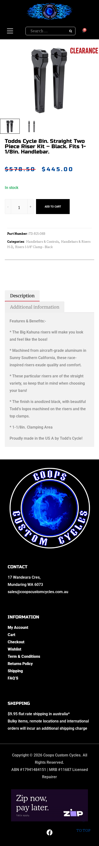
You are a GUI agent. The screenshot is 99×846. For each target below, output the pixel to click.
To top (83, 830)
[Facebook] (49, 832)
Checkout (16, 642)
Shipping (15, 671)
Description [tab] (22, 295)
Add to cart (53, 206)
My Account (18, 627)
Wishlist (14, 649)
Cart (11, 634)
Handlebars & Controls (42, 241)
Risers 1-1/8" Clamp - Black (34, 247)
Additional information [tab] (34, 307)
